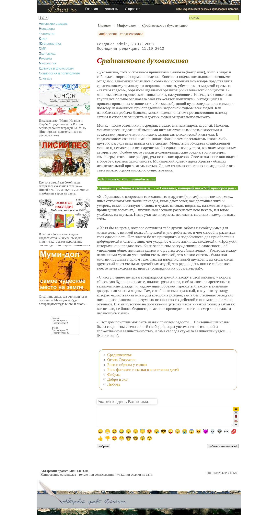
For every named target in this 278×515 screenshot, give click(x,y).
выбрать (104, 446)
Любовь (113, 384)
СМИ (42, 48)
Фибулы (113, 374)
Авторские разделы (53, 23)
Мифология (47, 63)
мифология (108, 34)
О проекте (132, 9)
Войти (43, 17)
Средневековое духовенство (165, 25)
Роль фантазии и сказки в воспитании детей (143, 369)
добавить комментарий (223, 446)
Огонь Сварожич (121, 360)
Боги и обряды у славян (127, 364)
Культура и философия (56, 68)
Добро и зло (117, 379)
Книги (43, 38)
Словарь (45, 78)
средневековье (131, 34)
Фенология (47, 33)
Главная (91, 9)
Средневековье (119, 355)
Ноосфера (47, 28)
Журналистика (50, 43)
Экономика (47, 53)
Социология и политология (59, 73)
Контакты (111, 9)
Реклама (45, 58)
